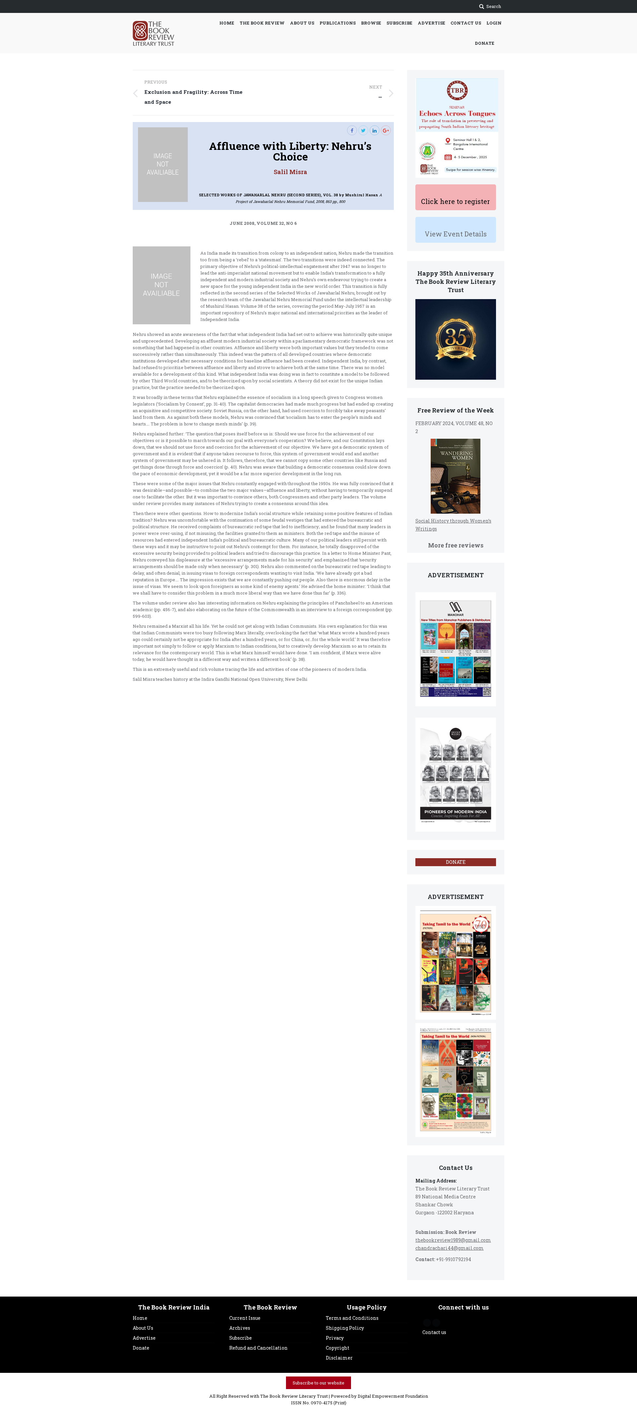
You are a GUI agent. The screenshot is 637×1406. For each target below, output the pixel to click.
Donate (141, 1348)
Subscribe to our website (318, 1383)
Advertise (144, 1338)
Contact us (434, 1332)
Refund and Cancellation (258, 1348)
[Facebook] (352, 130)
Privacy (335, 1338)
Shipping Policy (345, 1328)
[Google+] (386, 130)
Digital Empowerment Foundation (393, 1396)
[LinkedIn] (375, 130)
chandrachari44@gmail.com (449, 1248)
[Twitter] (363, 130)
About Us (143, 1328)
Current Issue (244, 1318)
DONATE (455, 862)
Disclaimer (339, 1358)
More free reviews (455, 545)
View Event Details (456, 233)
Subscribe (240, 1338)
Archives (239, 1328)
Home (140, 1318)
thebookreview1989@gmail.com (453, 1240)
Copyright (337, 1348)
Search (493, 6)
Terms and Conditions (352, 1318)
